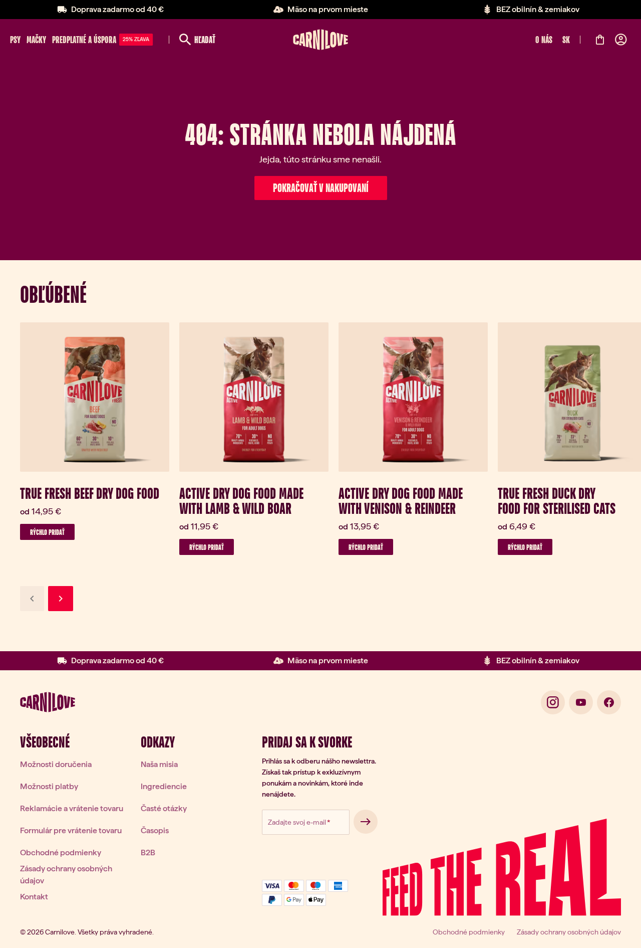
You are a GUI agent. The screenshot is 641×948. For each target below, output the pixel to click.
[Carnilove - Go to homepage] (320, 39)
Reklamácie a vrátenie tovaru (71, 808)
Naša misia (159, 764)
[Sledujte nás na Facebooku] (609, 702)
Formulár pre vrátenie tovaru (71, 830)
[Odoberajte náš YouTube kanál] (581, 702)
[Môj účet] (621, 40)
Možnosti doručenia (56, 764)
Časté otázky (164, 808)
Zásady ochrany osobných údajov (66, 875)
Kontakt (34, 896)
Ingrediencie (164, 786)
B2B (148, 852)
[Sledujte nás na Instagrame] (553, 702)
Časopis (155, 830)
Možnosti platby (49, 786)
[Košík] (600, 40)
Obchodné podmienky (60, 852)
